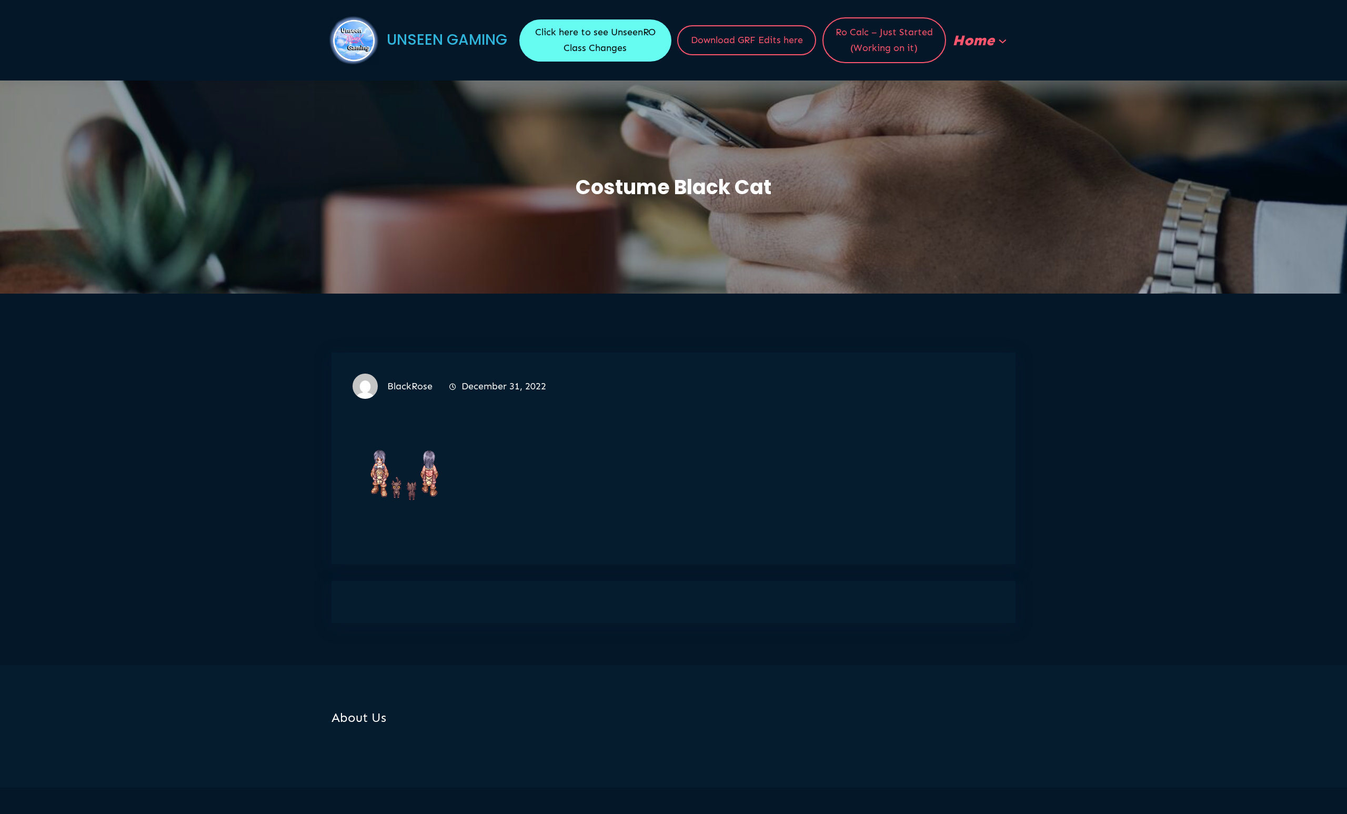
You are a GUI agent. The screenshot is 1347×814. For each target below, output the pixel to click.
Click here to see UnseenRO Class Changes (595, 40)
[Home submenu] (1002, 40)
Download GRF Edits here (747, 40)
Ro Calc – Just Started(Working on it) (884, 40)
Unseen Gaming (447, 39)
